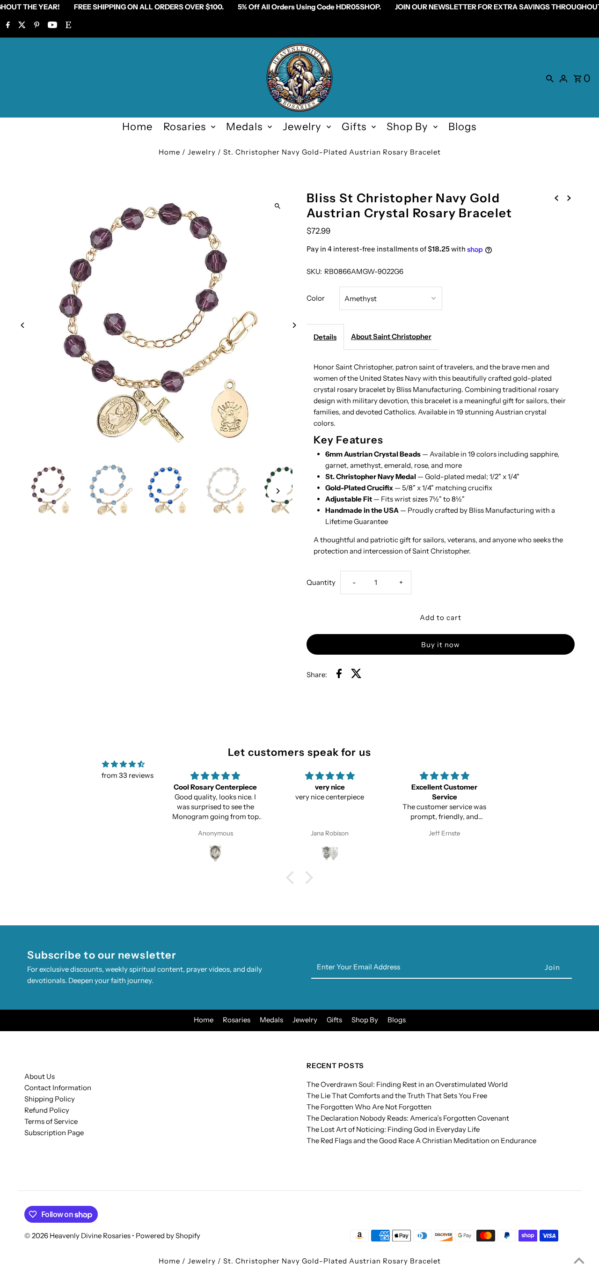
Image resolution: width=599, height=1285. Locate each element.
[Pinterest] (35, 25)
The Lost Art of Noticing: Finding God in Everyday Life (393, 1129)
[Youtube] (51, 25)
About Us (39, 1076)
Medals (244, 126)
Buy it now (440, 644)
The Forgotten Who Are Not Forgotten (369, 1106)
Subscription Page (54, 1132)
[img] (123, 764)
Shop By (407, 126)
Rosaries (184, 126)
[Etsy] (67, 25)
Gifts (354, 126)
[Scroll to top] (579, 1260)
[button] (292, 877)
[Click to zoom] (277, 205)
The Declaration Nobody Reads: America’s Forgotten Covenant (408, 1118)
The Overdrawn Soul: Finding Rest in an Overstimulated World (407, 1084)
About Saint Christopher (391, 336)
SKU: (314, 271)
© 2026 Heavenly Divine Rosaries (78, 1235)
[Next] (293, 325)
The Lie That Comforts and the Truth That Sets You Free (397, 1095)
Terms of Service (51, 1121)
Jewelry (302, 126)
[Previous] (23, 325)
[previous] (556, 197)
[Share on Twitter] (356, 675)
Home (137, 126)
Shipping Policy (49, 1098)
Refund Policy (46, 1110)
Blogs (462, 126)
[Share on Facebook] (339, 675)
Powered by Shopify (168, 1235)
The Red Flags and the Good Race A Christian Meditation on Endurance (421, 1140)
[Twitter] (21, 25)
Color (316, 298)
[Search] (550, 78)
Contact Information (57, 1087)
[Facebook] (7, 25)
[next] (569, 197)
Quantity (321, 582)
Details (325, 336)
